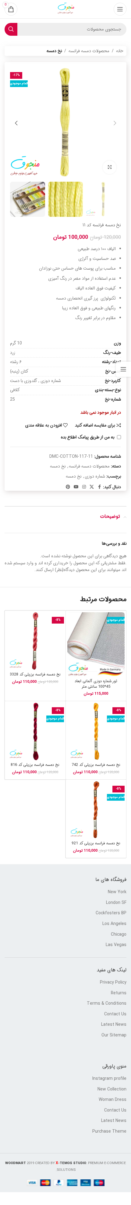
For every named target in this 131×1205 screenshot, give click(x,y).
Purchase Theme (109, 1132)
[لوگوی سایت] (65, 9)
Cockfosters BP (111, 913)
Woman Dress (112, 1100)
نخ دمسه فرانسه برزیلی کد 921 (96, 843)
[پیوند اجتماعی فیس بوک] (99, 487)
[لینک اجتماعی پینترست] (68, 487)
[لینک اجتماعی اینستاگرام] (84, 487)
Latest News (113, 1025)
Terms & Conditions (106, 1004)
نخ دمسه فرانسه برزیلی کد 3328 (35, 675)
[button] (115, 123)
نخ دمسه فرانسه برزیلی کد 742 (96, 765)
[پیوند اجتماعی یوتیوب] (76, 487)
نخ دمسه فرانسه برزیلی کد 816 (35, 765)
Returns (118, 993)
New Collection (111, 1090)
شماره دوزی (95, 476)
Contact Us (115, 1014)
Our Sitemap (113, 1035)
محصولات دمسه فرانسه (89, 51)
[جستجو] (11, 29)
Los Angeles (114, 924)
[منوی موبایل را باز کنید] (120, 9)
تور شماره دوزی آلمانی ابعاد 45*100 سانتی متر (96, 684)
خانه (119, 51)
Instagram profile (109, 1079)
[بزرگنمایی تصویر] (109, 167)
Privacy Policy (113, 983)
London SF (116, 903)
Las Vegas (116, 945)
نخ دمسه (54, 51)
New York (117, 892)
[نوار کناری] (123, 369)
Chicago (118, 935)
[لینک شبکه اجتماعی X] (92, 487)
